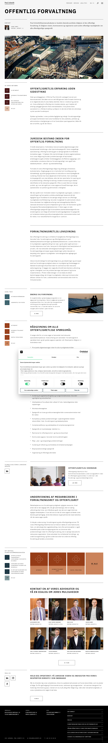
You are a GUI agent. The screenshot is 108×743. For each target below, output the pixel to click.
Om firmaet (71, 711)
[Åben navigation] (102, 3)
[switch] (45, 384)
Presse (69, 720)
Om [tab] (78, 357)
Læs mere (74, 483)
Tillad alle (76, 390)
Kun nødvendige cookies (31, 390)
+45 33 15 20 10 (51, 738)
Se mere (36, 313)
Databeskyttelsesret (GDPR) (57, 570)
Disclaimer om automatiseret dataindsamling (83, 732)
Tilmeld (36, 698)
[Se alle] (94, 557)
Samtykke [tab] (30, 357)
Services (76, 3)
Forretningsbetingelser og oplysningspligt (82, 724)
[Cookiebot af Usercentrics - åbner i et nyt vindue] (81, 352)
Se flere (66, 662)
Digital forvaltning (76, 570)
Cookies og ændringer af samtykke (79, 736)
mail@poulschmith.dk (35, 738)
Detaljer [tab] (54, 357)
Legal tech (83, 3)
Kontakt (70, 715)
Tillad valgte (54, 390)
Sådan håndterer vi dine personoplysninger (82, 728)
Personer (69, 3)
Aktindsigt (39, 570)
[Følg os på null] (7, 471)
